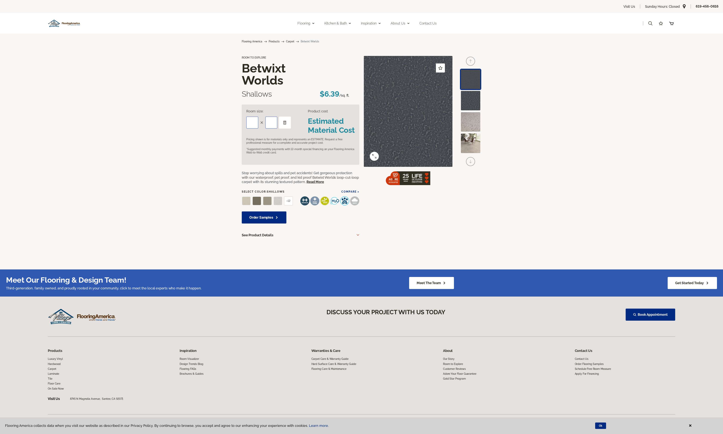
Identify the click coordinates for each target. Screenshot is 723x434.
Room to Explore (453, 363)
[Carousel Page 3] (470, 122)
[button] (650, 23)
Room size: (254, 111)
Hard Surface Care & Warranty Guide (333, 363)
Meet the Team (429, 283)
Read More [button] (315, 182)
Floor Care (54, 383)
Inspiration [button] (369, 23)
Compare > (350, 191)
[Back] (470, 61)
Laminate (53, 373)
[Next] (470, 161)
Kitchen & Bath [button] (335, 23)
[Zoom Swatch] (374, 156)
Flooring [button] (303, 23)
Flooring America (252, 41)
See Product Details (257, 235)
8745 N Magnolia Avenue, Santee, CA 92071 (96, 398)
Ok (600, 425)
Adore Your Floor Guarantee (459, 373)
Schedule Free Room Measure (593, 368)
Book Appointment (652, 315)
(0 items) (671, 23)
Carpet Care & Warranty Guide (330, 358)
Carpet (290, 41)
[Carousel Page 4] (470, 143)
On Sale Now (56, 388)
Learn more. (319, 426)
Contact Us (428, 23)
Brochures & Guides (191, 373)
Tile (50, 378)
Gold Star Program (454, 378)
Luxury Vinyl (55, 358)
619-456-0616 (707, 6)
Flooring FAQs (188, 368)
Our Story (449, 358)
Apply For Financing (587, 373)
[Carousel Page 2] (470, 100)
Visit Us (629, 6)
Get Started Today (689, 283)
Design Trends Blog (191, 363)
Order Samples (261, 217)
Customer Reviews (454, 368)
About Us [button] (398, 23)
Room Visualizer (189, 358)
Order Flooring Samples (589, 363)
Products (274, 41)
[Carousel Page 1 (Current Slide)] (470, 79)
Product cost (318, 111)
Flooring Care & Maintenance (328, 368)
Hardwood (54, 363)
